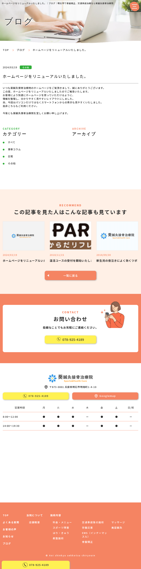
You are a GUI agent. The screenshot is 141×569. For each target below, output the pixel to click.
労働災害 (87, 527)
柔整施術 (58, 538)
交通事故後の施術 (93, 522)
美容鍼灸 (116, 527)
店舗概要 (34, 522)
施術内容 (55, 515)
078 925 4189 (39, 565)
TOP (6, 515)
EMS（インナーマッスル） (94, 534)
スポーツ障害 (61, 527)
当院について (34, 515)
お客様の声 (10, 529)
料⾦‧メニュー (62, 522)
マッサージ (118, 522)
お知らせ (8, 536)
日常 (10, 156)
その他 (12, 163)
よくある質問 (11, 522)
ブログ (21, 50)
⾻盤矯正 (87, 542)
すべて (11, 142)
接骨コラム (14, 149)
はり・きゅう (61, 533)
